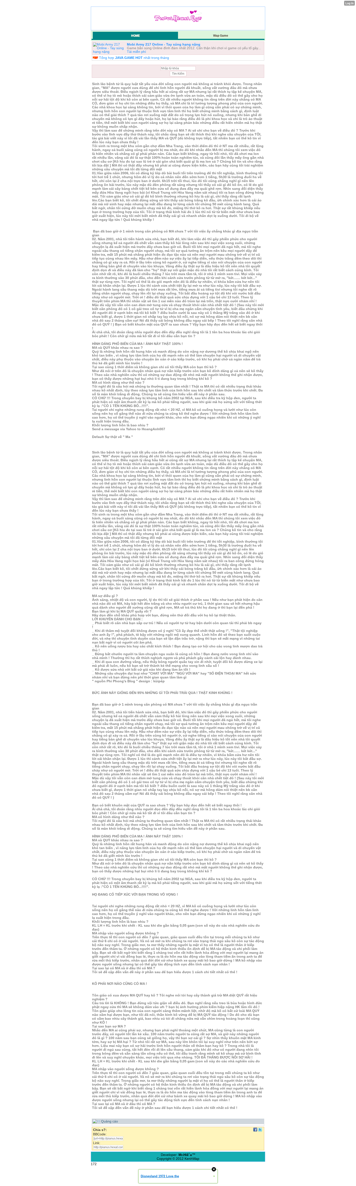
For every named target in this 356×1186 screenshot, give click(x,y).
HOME (135, 35)
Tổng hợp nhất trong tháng (134, 58)
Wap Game (220, 35)
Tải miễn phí (136, 52)
